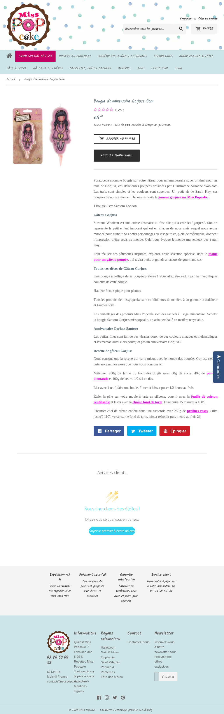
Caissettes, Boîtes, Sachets (90, 68)
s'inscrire (168, 677)
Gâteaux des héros (48, 68)
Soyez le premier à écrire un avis (112, 531)
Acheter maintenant (117, 155)
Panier (207, 28)
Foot (141, 68)
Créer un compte (207, 19)
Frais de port (122, 125)
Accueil (11, 79)
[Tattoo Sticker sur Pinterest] (123, 698)
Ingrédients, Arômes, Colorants (122, 56)
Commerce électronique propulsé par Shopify (126, 710)
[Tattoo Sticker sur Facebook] (99, 698)
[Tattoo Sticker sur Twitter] (115, 698)
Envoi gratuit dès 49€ (35, 56)
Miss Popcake (87, 710)
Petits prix (159, 68)
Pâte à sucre (17, 68)
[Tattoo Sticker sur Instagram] (107, 698)
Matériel (124, 68)
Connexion (186, 19)
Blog (178, 68)
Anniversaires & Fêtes (196, 56)
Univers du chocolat (75, 56)
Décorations (163, 56)
